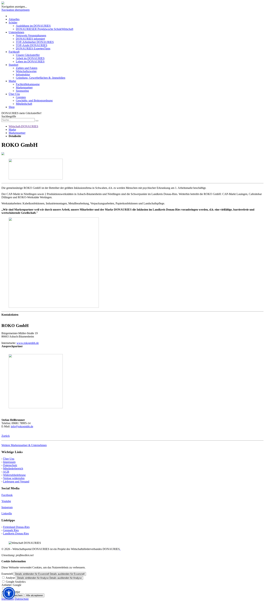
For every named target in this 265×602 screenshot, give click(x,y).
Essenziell (7, 573)
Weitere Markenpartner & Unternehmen (24, 445)
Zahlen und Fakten (26, 68)
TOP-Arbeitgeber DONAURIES (35, 42)
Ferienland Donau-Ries (16, 527)
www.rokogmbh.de (28, 343)
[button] (9, 593)
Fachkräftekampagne (28, 84)
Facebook (7, 495)
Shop (12, 107)
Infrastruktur (23, 74)
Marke (12, 81)
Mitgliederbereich (13, 468)
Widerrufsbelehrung (14, 475)
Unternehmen (16, 32)
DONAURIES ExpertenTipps (33, 48)
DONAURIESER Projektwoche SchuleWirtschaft (44, 29)
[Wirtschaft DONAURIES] (2, 3)
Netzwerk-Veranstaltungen (31, 35)
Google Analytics (16, 581)
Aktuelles (14, 19)
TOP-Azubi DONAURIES (31, 45)
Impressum (9, 462)
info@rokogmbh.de (22, 426)
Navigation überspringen (15, 9)
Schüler (13, 22)
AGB (6, 471)
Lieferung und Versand (16, 481)
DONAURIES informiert (30, 38)
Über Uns (14, 94)
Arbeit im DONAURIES (30, 58)
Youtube (6, 501)
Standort (13, 64)
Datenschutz (10, 465)
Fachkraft (14, 51)
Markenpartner (24, 87)
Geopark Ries (11, 530)
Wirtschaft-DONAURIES (23, 126)
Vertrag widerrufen (14, 478)
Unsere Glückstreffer (28, 55)
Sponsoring (22, 90)
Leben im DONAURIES (30, 61)
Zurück (5, 435)
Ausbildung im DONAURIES (33, 25)
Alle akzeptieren (34, 595)
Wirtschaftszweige (26, 71)
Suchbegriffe (8, 116)
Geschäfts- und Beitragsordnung (34, 100)
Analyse (10, 577)
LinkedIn (6, 513)
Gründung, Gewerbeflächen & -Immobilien (40, 77)
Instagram (7, 507)
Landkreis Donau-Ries (16, 533)
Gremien (21, 97)
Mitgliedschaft (24, 103)
